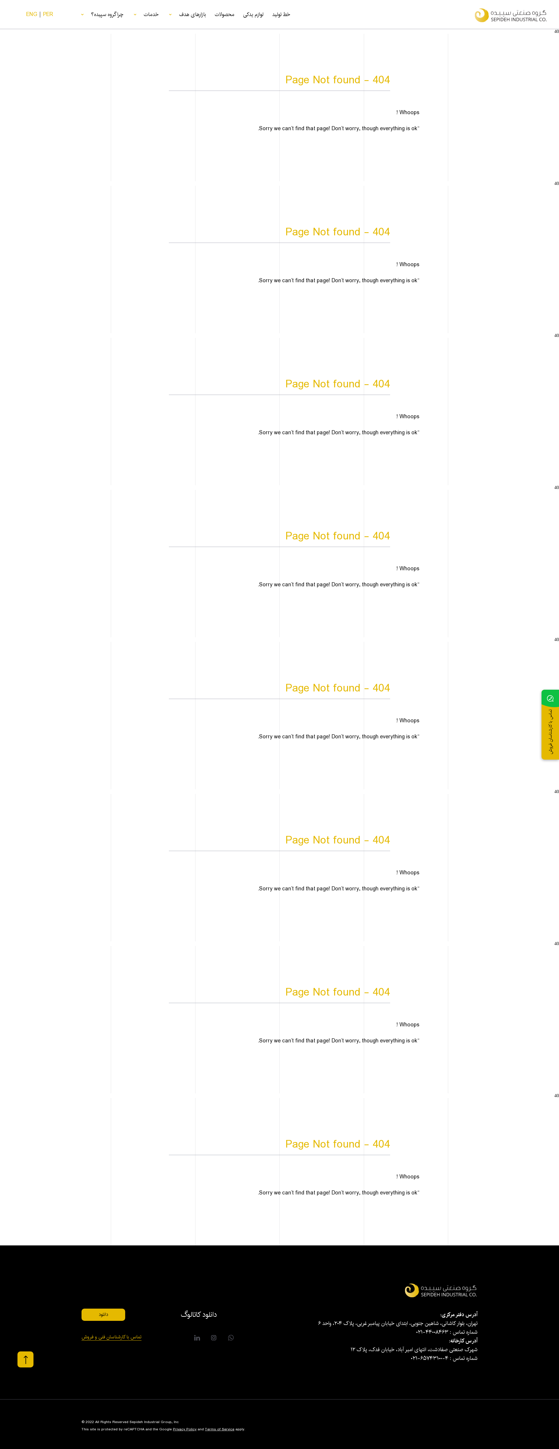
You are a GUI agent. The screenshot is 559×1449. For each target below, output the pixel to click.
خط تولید (281, 14)
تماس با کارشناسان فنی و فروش (111, 1338)
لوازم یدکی (253, 14)
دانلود (103, 1315)
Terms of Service (219, 1429)
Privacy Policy (185, 1429)
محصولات (224, 14)
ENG (31, 14)
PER (48, 14)
